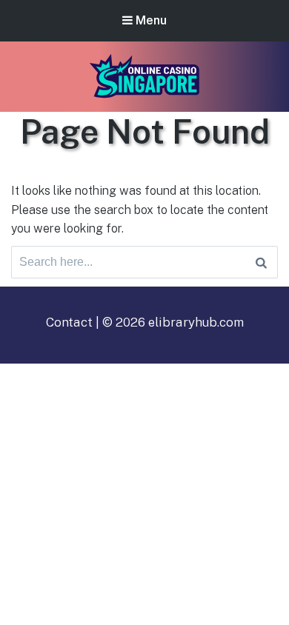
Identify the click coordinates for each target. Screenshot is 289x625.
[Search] (261, 262)
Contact (69, 322)
